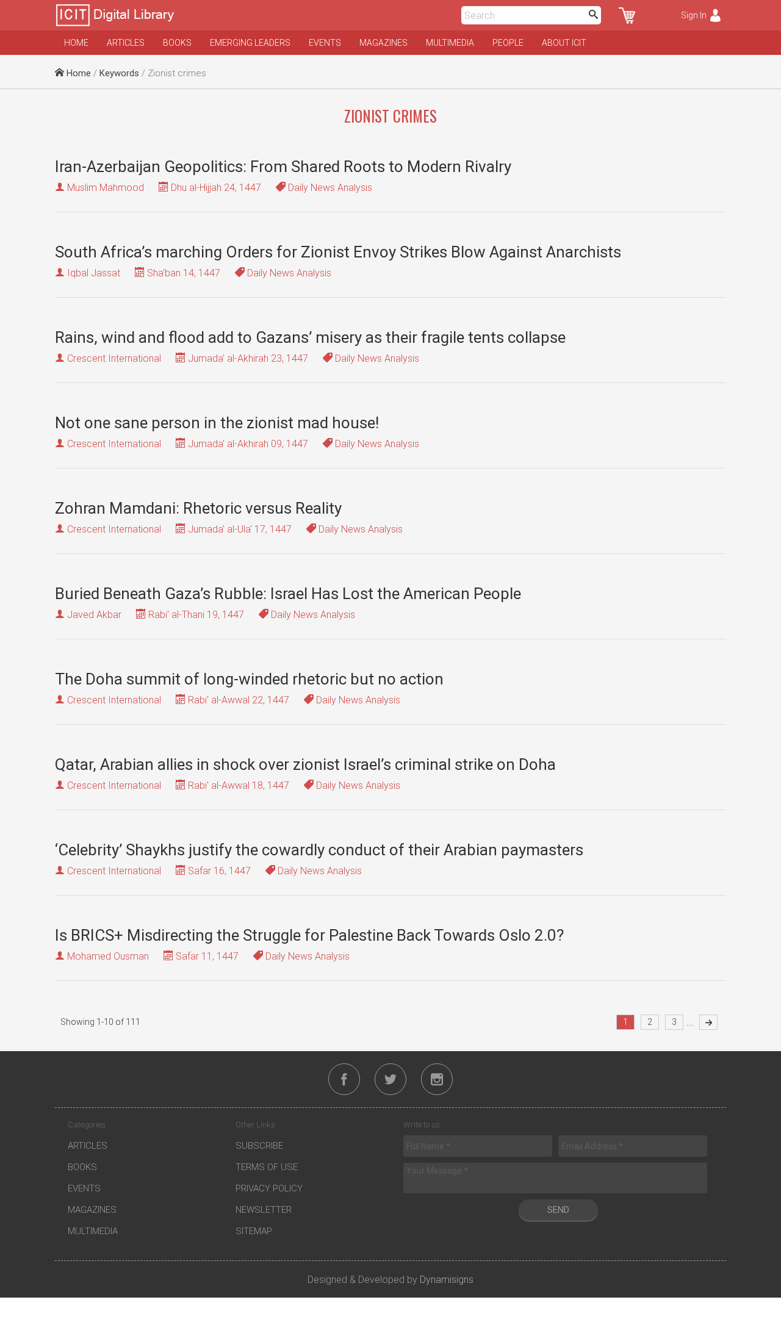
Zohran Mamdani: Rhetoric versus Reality (198, 508)
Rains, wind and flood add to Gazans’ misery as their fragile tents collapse (310, 337)
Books (177, 43)
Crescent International (114, 358)
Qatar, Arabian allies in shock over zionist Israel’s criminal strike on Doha (305, 764)
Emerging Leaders (250, 43)
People (508, 43)
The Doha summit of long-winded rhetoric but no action (249, 679)
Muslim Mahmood (105, 187)
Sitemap (254, 1231)
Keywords (119, 73)
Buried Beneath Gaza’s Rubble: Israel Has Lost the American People (288, 593)
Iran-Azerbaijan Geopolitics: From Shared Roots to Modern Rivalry (283, 166)
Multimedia (450, 43)
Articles (126, 43)
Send (558, 1209)
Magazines (383, 43)
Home (76, 43)
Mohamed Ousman (108, 956)
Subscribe (259, 1145)
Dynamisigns (446, 1279)
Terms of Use (267, 1167)
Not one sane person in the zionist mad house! (217, 423)
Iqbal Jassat (93, 273)
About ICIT (564, 43)
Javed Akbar (94, 614)
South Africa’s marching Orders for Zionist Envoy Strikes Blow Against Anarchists (338, 252)
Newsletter (264, 1209)
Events (325, 43)
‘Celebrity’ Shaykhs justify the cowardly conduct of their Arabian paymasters (319, 850)
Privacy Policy (269, 1188)
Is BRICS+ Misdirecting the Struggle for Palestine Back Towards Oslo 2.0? (309, 935)
